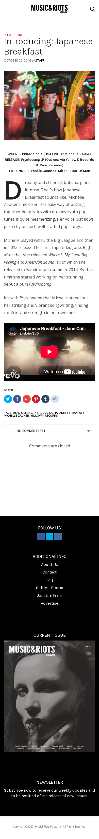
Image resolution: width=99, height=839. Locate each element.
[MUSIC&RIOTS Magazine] (49, 9)
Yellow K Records (44, 415)
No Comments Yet (31, 431)
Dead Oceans (22, 413)
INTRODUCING (13, 35)
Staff (39, 60)
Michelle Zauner (16, 415)
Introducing (43, 413)
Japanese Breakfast (70, 413)
